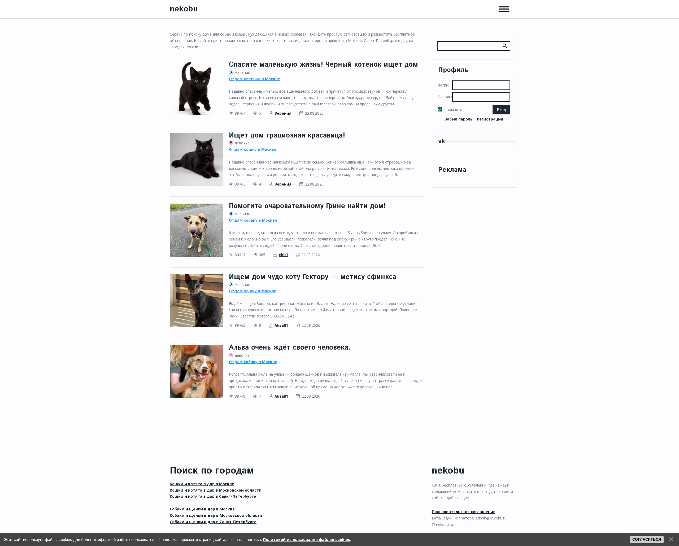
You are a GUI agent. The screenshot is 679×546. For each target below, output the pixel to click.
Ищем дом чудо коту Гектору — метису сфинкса (312, 277)
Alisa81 (281, 325)
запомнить (452, 109)
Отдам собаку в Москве (253, 220)
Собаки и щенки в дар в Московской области (216, 515)
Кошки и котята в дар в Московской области (216, 490)
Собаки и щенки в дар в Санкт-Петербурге (213, 521)
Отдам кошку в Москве (252, 149)
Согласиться (646, 539)
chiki (283, 254)
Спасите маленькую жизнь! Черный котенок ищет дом (323, 65)
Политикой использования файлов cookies (306, 539)
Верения (283, 113)
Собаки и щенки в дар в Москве (202, 508)
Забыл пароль (459, 119)
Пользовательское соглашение (463, 511)
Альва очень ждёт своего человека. (289, 347)
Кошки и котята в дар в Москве (202, 483)
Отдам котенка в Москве (254, 78)
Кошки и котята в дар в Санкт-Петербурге (213, 496)
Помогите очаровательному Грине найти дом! (307, 206)
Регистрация (490, 119)
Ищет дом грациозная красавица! (287, 135)
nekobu (184, 9)
